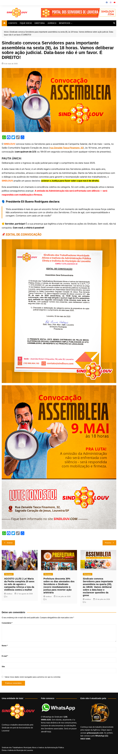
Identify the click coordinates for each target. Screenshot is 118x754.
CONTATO (12, 23)
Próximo (108, 543)
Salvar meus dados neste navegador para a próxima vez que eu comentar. (33, 677)
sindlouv (9, 594)
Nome (5, 646)
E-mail (5, 656)
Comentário (7, 623)
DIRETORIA (40, 23)
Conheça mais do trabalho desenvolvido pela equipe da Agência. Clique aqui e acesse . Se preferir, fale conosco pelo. (96, 733)
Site (3, 666)
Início (6, 32)
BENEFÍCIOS (64, 23)
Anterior (10, 543)
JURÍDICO (51, 23)
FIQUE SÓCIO (26, 23)
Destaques (8, 574)
